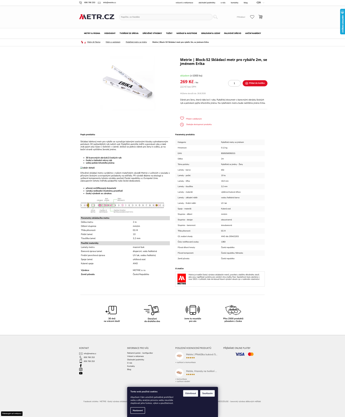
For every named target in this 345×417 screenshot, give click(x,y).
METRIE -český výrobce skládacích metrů (117, 401)
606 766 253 (89, 357)
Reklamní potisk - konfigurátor (140, 353)
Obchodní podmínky (207, 2)
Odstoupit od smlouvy (11, 413)
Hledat (215, 17)
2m (222, 158)
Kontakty (234, 2)
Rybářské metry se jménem (232, 142)
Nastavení (138, 410)
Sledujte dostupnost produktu (199, 124)
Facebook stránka (91, 401)
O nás (223, 2)
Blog (246, 2)
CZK (259, 2)
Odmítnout (190, 393)
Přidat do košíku (257, 83)
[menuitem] (92, 33)
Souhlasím (207, 393)
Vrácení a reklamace (184, 2)
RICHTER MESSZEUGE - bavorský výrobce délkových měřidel (235, 401)
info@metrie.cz (90, 353)
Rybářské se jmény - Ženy (232, 164)
